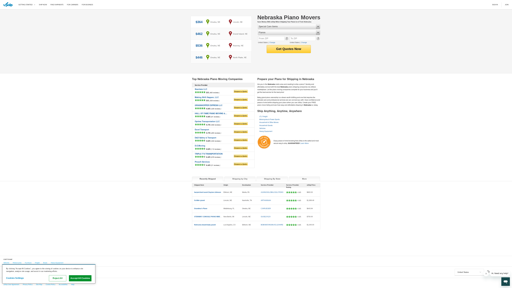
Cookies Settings (15, 278)
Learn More (304, 143)
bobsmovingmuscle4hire (272, 225)
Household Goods (266, 125)
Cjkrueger (266, 208)
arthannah (266, 200)
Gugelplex (266, 217)
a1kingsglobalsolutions (272, 192)
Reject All (57, 278)
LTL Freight (263, 116)
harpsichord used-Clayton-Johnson (207, 192)
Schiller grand (199, 200)
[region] (48, 274)
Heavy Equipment (265, 131)
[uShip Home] (8, 4)
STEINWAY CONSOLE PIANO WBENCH (209, 217)
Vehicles (262, 128)
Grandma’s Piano (200, 208)
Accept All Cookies (80, 278)
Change (272, 42)
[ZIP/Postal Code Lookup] (287, 39)
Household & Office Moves (269, 122)
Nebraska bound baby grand (205, 225)
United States (263, 42)
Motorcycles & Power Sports (269, 119)
